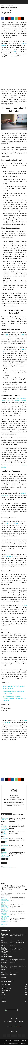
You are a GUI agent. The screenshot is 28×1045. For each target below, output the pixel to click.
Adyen (16, 52)
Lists (3, 836)
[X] (6, 18)
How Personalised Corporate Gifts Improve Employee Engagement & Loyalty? (17, 899)
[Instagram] (8, 1035)
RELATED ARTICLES (6, 814)
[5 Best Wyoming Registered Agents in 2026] (5, 834)
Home (2, 5)
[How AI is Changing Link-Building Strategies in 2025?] (5, 840)
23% (22, 334)
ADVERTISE (10, 1040)
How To (3, 821)
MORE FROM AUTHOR (18, 814)
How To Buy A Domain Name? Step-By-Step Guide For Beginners (17, 819)
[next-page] (5, 859)
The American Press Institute (13, 556)
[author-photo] (14, 793)
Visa (25, 605)
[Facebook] (2, 18)
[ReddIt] (19, 18)
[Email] (22, 18)
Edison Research (21, 400)
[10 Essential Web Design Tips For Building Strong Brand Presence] (5, 855)
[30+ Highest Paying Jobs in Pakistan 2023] (5, 967)
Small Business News (10, 5)
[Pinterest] (9, 18)
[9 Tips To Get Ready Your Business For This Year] (5, 848)
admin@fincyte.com (16, 1026)
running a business (11, 523)
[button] (2, 2)
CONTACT (24, 1040)
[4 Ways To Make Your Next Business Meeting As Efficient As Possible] (5, 922)
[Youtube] (23, 1035)
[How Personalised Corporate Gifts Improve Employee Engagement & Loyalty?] (5, 902)
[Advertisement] (14, 73)
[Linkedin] (12, 18)
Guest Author (5, 15)
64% (6, 334)
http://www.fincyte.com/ (14, 797)
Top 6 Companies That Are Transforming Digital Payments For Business (14, 698)
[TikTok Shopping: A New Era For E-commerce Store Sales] (5, 908)
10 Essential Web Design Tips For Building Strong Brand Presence (17, 854)
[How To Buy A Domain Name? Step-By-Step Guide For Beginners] (5, 819)
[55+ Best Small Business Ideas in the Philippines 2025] (5, 975)
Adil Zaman (3, 889)
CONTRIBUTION (17, 1040)
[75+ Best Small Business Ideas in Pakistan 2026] (5, 961)
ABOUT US (4, 1040)
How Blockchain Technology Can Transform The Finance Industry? (16, 826)
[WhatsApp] (16, 18)
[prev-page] (2, 859)
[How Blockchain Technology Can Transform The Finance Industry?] (5, 828)
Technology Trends (13, 7)
